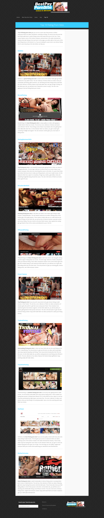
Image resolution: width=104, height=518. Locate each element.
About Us (44, 502)
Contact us (44, 508)
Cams (35, 17)
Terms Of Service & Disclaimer (49, 505)
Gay (41, 17)
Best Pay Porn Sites (27, 17)
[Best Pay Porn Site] (51, 15)
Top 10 (46, 17)
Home (18, 17)
